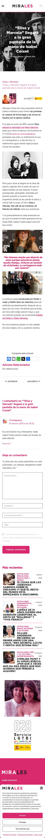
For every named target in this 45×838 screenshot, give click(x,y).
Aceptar (22, 815)
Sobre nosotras (9, 780)
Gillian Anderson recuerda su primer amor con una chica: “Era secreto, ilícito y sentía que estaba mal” (22, 639)
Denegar (22, 822)
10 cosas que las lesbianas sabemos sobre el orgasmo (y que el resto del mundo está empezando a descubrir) (22, 588)
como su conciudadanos (23, 134)
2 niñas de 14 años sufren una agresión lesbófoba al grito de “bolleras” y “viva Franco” (22, 615)
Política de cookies (9, 835)
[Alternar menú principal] (3, 6)
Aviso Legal (38, 835)
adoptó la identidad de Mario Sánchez (20, 128)
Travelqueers (15, 420)
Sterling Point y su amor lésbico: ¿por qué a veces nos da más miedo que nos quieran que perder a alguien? (22, 665)
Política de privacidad (25, 835)
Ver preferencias (22, 829)
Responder (6, 444)
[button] (41, 788)
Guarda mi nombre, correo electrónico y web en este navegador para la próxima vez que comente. (22, 538)
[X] (23, 359)
